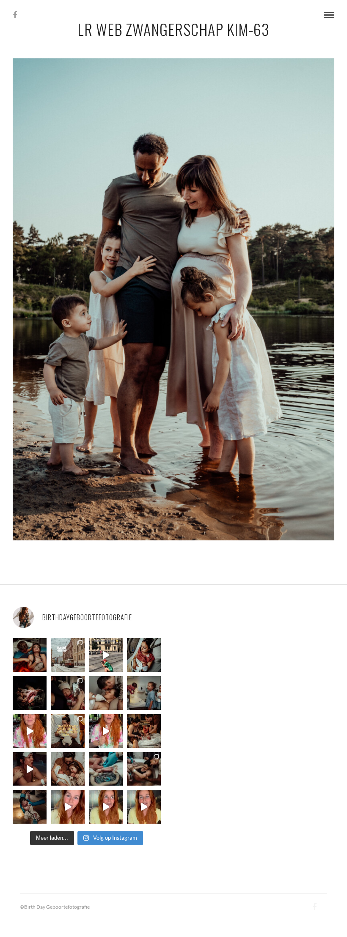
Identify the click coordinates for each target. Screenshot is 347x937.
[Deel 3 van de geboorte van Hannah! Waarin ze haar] (30, 731)
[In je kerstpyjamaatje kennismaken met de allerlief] (68, 693)
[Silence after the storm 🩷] (106, 693)
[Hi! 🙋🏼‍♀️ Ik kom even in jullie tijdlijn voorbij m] (30, 807)
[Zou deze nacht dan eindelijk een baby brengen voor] (106, 807)
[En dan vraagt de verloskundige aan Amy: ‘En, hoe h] (68, 807)
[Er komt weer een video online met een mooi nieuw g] (68, 769)
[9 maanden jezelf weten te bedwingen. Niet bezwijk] (144, 769)
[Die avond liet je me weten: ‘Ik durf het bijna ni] (30, 655)
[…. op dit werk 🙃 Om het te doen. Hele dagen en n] (68, 731)
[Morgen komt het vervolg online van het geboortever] (144, 731)
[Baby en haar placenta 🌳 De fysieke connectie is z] (106, 769)
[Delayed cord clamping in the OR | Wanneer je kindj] (30, 693)
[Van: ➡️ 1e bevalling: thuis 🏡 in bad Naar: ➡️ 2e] (30, 769)
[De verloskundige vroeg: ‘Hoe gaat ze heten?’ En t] (106, 731)
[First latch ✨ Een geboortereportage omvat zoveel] (144, 655)
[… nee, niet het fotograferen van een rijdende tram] (106, 655)
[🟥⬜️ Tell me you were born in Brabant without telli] (144, 693)
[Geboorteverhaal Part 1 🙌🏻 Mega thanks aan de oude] (144, 807)
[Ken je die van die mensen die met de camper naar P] (68, 655)
